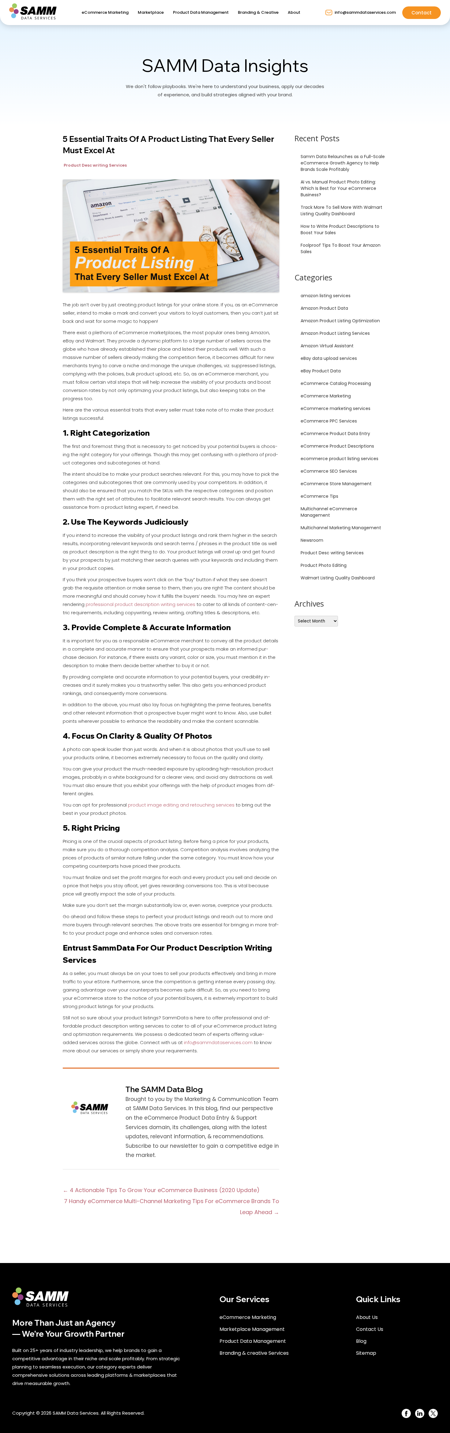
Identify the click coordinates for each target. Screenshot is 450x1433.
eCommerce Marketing (105, 12)
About (294, 12)
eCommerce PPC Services (329, 421)
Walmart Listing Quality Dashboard (338, 578)
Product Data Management (201, 12)
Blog (361, 1341)
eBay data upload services (329, 358)
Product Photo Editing (324, 565)
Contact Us (369, 1329)
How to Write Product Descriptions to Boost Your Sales (340, 229)
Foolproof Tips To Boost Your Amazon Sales (341, 248)
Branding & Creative (258, 12)
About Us (367, 1317)
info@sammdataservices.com (218, 1042)
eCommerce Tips (319, 496)
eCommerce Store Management (336, 484)
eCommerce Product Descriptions (337, 446)
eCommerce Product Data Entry (335, 433)
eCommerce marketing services (335, 408)
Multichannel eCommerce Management (329, 512)
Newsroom (312, 540)
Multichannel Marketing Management (341, 528)
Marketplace (151, 12)
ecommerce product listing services (339, 459)
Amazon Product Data (324, 308)
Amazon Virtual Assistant (327, 346)
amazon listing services (326, 296)
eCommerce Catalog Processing (336, 383)
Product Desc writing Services (95, 165)
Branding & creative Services (254, 1353)
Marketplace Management (252, 1329)
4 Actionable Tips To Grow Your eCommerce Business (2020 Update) (161, 1190)
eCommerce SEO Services (329, 471)
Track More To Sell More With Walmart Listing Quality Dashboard (341, 210)
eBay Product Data (321, 371)
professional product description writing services (140, 604)
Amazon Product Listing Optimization (340, 321)
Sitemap (366, 1353)
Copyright (23, 1413)
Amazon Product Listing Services (335, 333)
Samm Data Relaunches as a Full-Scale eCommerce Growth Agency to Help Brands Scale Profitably (343, 162)
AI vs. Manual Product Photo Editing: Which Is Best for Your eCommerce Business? (338, 188)
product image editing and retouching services (181, 805)
